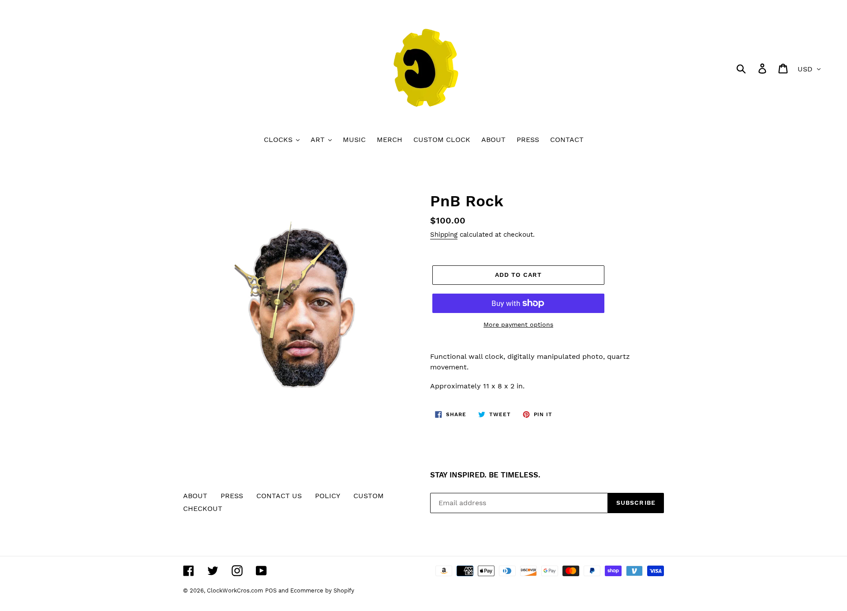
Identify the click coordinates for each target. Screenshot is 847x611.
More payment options (518, 324)
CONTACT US (279, 496)
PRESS (232, 496)
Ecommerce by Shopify (322, 590)
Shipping (443, 234)
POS (271, 590)
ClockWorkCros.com (235, 590)
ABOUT (195, 496)
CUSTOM (368, 496)
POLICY (327, 496)
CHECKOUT (202, 508)
